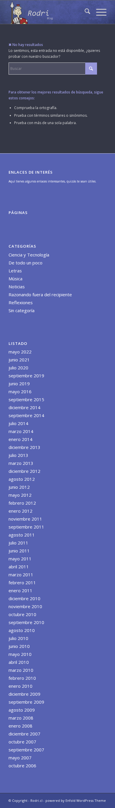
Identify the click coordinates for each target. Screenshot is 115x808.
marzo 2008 (21, 718)
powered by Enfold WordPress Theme (75, 800)
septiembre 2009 (26, 702)
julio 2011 (18, 543)
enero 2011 (20, 590)
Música (15, 279)
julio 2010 (18, 638)
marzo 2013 (21, 463)
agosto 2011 (22, 535)
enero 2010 (20, 686)
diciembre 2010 (24, 598)
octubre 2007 (22, 742)
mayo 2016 (20, 391)
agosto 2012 (22, 479)
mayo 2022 (20, 352)
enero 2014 (20, 439)
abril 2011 (19, 567)
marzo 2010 (21, 670)
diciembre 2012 (24, 471)
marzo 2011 (21, 574)
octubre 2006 (22, 765)
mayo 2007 (20, 758)
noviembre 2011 (25, 519)
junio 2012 (19, 487)
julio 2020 (18, 368)
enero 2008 (20, 726)
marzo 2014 (21, 431)
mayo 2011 (20, 559)
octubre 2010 (22, 614)
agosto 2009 (22, 710)
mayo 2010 (20, 654)
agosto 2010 (22, 630)
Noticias (17, 286)
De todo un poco (25, 263)
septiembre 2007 (26, 750)
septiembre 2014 (26, 415)
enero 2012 (20, 511)
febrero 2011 (22, 582)
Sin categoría (21, 310)
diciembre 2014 (24, 407)
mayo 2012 (20, 495)
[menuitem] (84, 12)
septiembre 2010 (26, 622)
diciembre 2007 (24, 734)
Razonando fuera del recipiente (40, 294)
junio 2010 (19, 646)
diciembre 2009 (24, 694)
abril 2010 (19, 662)
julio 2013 (18, 455)
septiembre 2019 (26, 376)
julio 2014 (18, 423)
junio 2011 (19, 551)
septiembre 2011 (26, 527)
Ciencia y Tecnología (29, 255)
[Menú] (98, 12)
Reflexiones (21, 302)
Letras (15, 271)
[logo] (48, 12)
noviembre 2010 (25, 606)
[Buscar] (84, 12)
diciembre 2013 (24, 447)
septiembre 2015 (26, 399)
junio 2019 (19, 383)
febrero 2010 (22, 678)
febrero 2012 (22, 503)
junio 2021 (19, 360)
